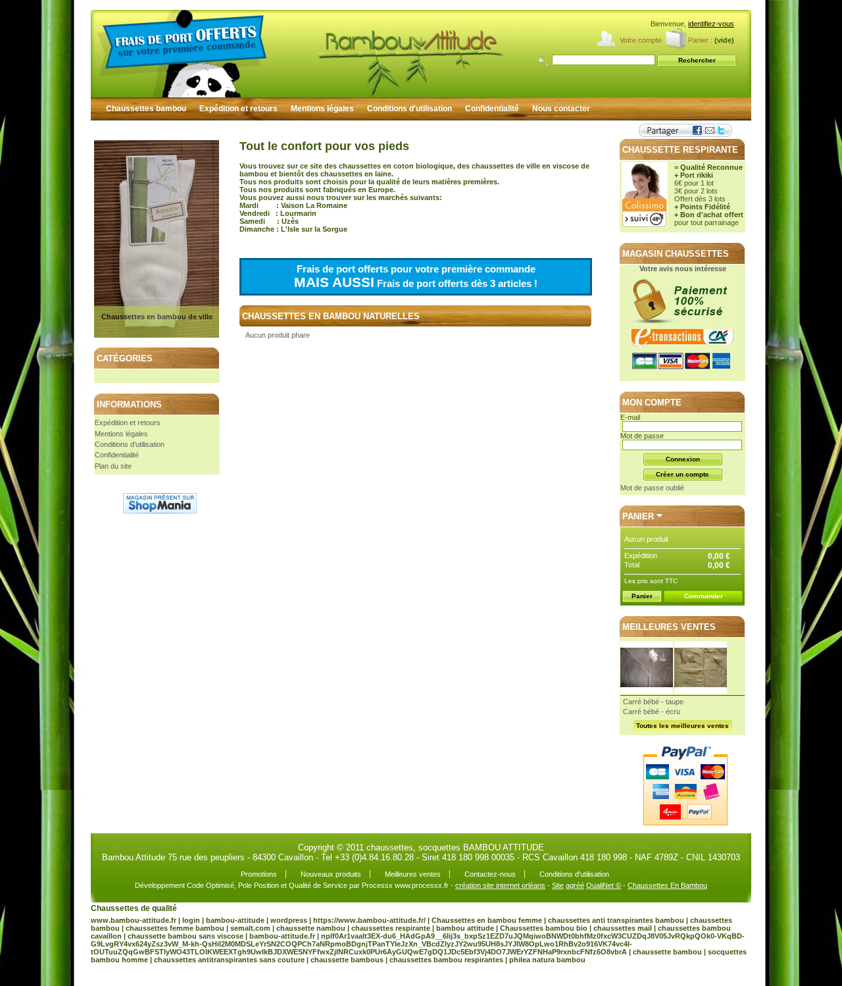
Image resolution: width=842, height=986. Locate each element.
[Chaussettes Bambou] (354, 53)
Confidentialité (492, 108)
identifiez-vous (711, 24)
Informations (129, 404)
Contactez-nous (490, 874)
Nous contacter (561, 108)
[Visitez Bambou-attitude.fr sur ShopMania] (160, 511)
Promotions (259, 874)
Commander (703, 596)
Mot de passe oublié (652, 488)
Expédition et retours (238, 108)
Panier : (700, 40)
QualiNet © (603, 885)
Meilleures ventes (669, 627)
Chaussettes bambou (146, 108)
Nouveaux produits (331, 874)
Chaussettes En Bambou (667, 885)
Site (558, 885)
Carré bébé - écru (651, 711)
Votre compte (641, 40)
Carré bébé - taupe (653, 702)
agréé (575, 885)
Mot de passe (642, 436)
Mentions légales (322, 108)
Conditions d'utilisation (409, 108)
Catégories (125, 358)
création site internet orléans (500, 885)
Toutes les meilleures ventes (682, 725)
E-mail (630, 417)
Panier (638, 516)
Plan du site (113, 466)
